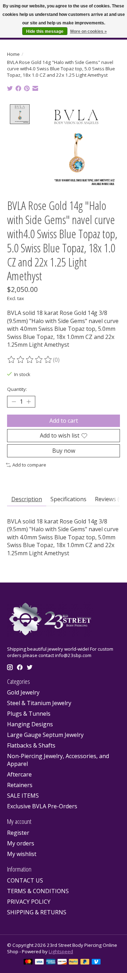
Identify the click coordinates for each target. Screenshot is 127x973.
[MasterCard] (28, 962)
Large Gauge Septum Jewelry (45, 735)
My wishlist (21, 854)
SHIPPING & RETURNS (36, 912)
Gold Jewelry (23, 692)
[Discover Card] (62, 962)
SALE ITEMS (23, 795)
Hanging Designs (30, 724)
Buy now (63, 451)
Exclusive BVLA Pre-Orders (42, 806)
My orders (20, 843)
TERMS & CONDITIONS (38, 891)
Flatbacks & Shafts (31, 745)
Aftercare (19, 774)
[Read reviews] (30, 360)
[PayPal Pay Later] (85, 962)
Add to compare (29, 465)
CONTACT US (25, 880)
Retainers (19, 785)
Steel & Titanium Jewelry (39, 703)
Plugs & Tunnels (28, 713)
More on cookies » (88, 31)
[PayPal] (73, 962)
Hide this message (45, 31)
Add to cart (63, 420)
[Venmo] (96, 962)
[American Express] (50, 962)
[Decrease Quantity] (13, 401)
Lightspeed (61, 951)
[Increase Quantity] (28, 401)
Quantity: (17, 389)
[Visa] (39, 962)
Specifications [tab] (68, 499)
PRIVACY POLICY (28, 901)
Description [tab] (26, 499)
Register (18, 833)
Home (13, 54)
